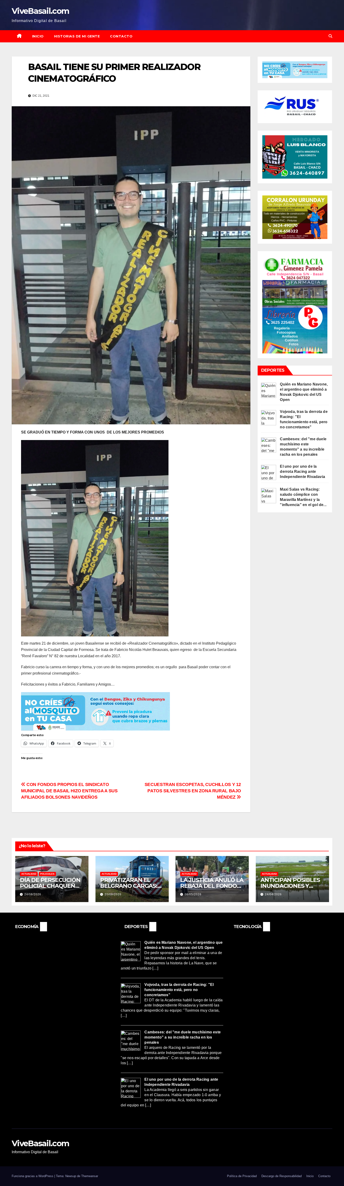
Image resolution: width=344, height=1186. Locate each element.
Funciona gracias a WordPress (33, 1176)
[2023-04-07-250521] (95, 711)
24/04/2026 (273, 894)
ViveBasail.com (40, 11)
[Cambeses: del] (268, 445)
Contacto (121, 36)
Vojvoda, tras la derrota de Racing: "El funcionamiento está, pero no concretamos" (179, 990)
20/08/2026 (113, 894)
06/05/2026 (193, 894)
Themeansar (89, 1176)
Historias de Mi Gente (77, 36)
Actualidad (28, 874)
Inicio (38, 36)
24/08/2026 (32, 894)
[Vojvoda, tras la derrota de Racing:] (268, 417)
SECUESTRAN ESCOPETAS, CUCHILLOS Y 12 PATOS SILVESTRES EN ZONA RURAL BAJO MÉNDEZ (193, 791)
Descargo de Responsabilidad (281, 1176)
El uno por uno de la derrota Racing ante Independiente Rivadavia (302, 471)
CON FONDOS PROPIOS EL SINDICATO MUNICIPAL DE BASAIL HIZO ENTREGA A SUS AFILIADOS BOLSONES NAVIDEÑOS (69, 791)
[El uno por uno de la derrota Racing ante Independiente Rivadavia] (268, 472)
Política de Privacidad (242, 1176)
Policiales (47, 874)
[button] (330, 36)
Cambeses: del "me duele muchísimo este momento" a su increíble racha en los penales (182, 1037)
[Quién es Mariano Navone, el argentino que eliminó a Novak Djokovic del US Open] (268, 390)
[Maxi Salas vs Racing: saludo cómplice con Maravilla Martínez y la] (268, 495)
